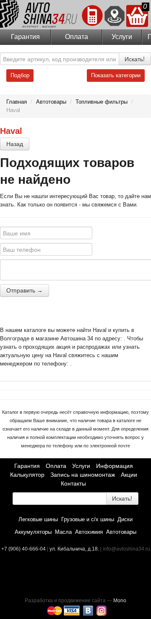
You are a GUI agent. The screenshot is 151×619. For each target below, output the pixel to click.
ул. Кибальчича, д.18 (73, 549)
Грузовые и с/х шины (87, 519)
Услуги (122, 36)
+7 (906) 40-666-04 (24, 549)
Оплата (76, 36)
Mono (119, 600)
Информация (114, 465)
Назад (14, 144)
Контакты (73, 483)
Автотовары (121, 532)
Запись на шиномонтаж (82, 474)
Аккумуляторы (33, 532)
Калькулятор (27, 474)
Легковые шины (38, 519)
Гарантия (25, 36)
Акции (129, 474)
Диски (125, 519)
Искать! (135, 59)
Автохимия (89, 532)
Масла (63, 532)
